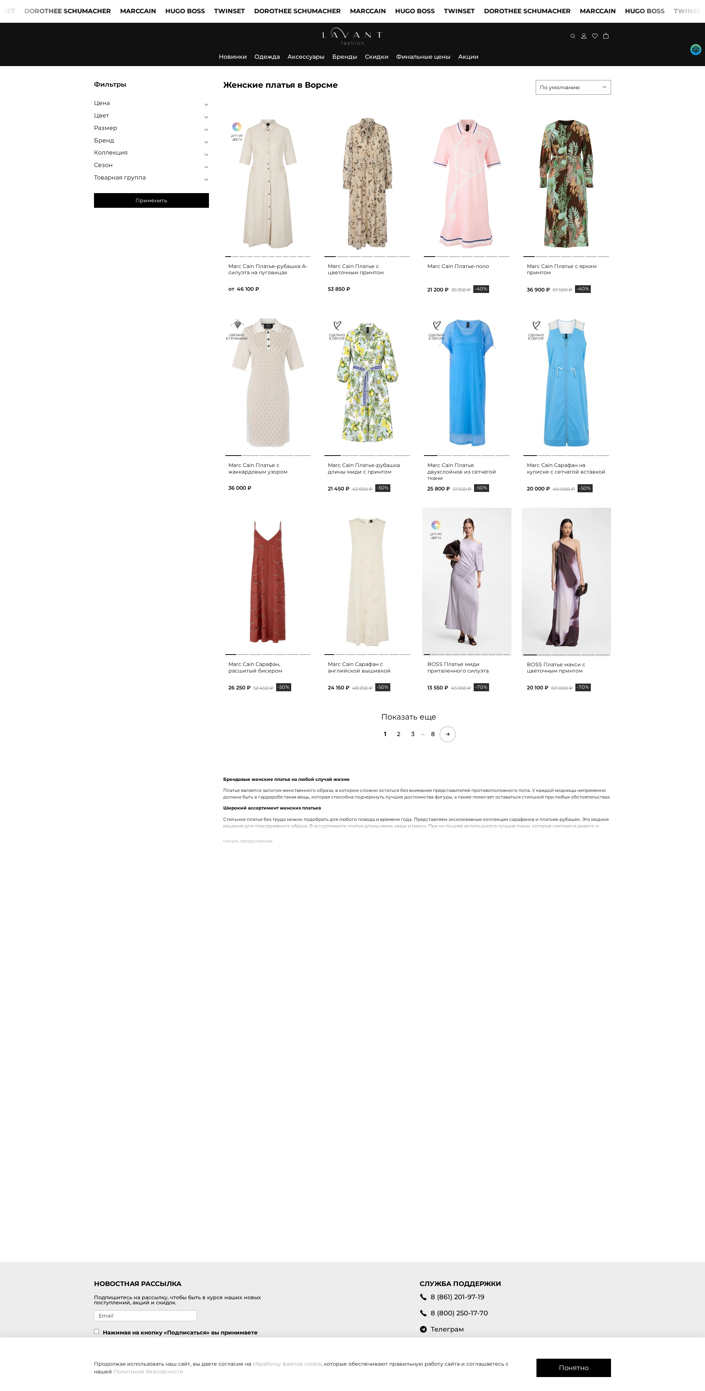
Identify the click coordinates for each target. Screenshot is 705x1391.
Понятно (574, 1368)
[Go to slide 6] (392, 255)
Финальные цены (423, 56)
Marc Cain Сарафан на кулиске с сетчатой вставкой (566, 468)
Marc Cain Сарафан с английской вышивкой (359, 667)
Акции (468, 56)
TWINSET (198, 11)
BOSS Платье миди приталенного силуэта (458, 667)
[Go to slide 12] (506, 653)
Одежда (267, 56)
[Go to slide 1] (330, 255)
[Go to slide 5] (380, 255)
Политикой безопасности (148, 1371)
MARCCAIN (107, 11)
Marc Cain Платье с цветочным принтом (356, 269)
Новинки (233, 56)
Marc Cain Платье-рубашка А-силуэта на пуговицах (267, 269)
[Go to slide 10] (492, 653)
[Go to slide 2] (343, 255)
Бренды (344, 56)
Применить (151, 200)
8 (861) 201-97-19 (457, 1297)
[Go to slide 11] (499, 653)
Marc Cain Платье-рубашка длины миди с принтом (364, 468)
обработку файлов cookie (287, 1364)
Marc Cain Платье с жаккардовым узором (258, 468)
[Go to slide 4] (367, 255)
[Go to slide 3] (355, 255)
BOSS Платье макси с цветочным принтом (556, 667)
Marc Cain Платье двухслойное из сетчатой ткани (461, 471)
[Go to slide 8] (405, 653)
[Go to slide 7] (404, 255)
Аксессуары (306, 56)
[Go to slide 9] (485, 653)
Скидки (376, 56)
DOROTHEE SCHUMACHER (266, 11)
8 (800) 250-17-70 (459, 1313)
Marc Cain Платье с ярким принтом (562, 269)
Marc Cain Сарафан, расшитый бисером (255, 667)
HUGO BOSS (154, 11)
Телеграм (447, 1329)
